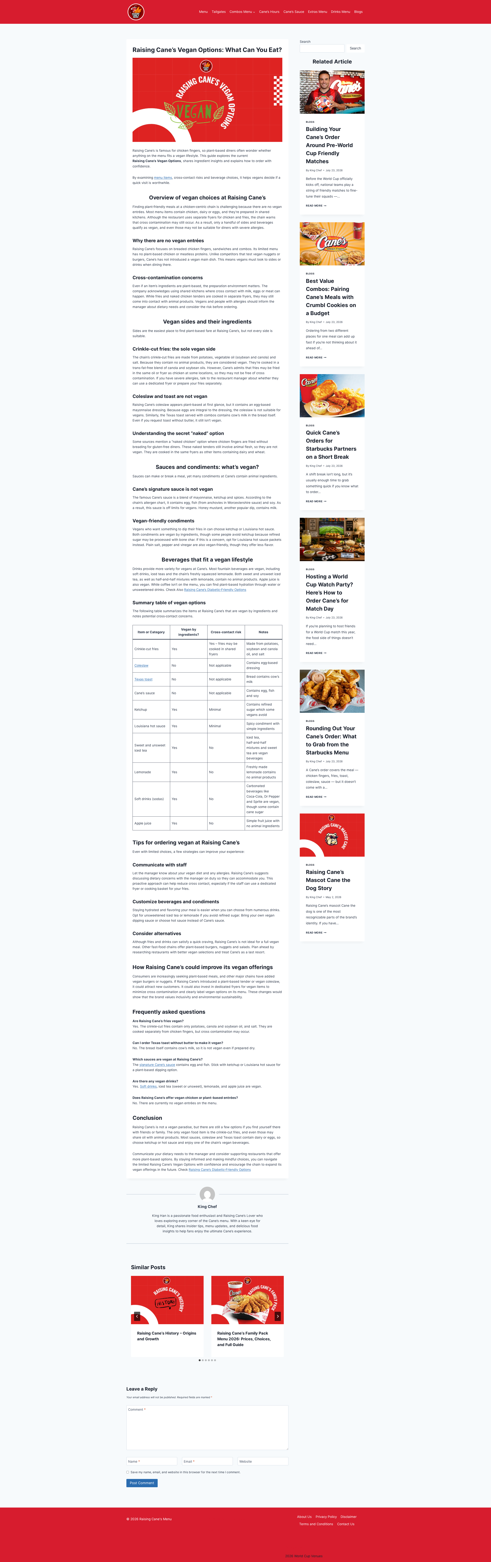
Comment (137, 1409)
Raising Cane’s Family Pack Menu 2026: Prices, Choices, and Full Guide (244, 1339)
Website (245, 1461)
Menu (203, 12)
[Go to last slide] (137, 1316)
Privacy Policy (326, 1517)
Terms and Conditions (316, 1524)
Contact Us (345, 1524)
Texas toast (143, 679)
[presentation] (167, 1300)
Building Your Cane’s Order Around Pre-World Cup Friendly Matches (329, 145)
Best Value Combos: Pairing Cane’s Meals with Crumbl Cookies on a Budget (331, 297)
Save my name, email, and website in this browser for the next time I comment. (186, 1472)
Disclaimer (349, 1517)
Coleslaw (141, 665)
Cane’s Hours (269, 12)
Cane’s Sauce (293, 12)
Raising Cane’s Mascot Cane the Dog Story (328, 880)
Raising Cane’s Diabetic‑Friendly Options (215, 590)
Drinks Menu (340, 12)
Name (134, 1461)
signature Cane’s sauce (157, 1065)
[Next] (278, 1316)
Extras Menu (317, 12)
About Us (304, 1517)
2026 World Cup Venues (304, 1556)
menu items (163, 178)
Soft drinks (148, 1086)
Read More (316, 205)
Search (305, 42)
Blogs (358, 12)
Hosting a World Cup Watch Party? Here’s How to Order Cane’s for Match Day (329, 592)
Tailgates (219, 12)
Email (189, 1461)
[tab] (200, 1360)
